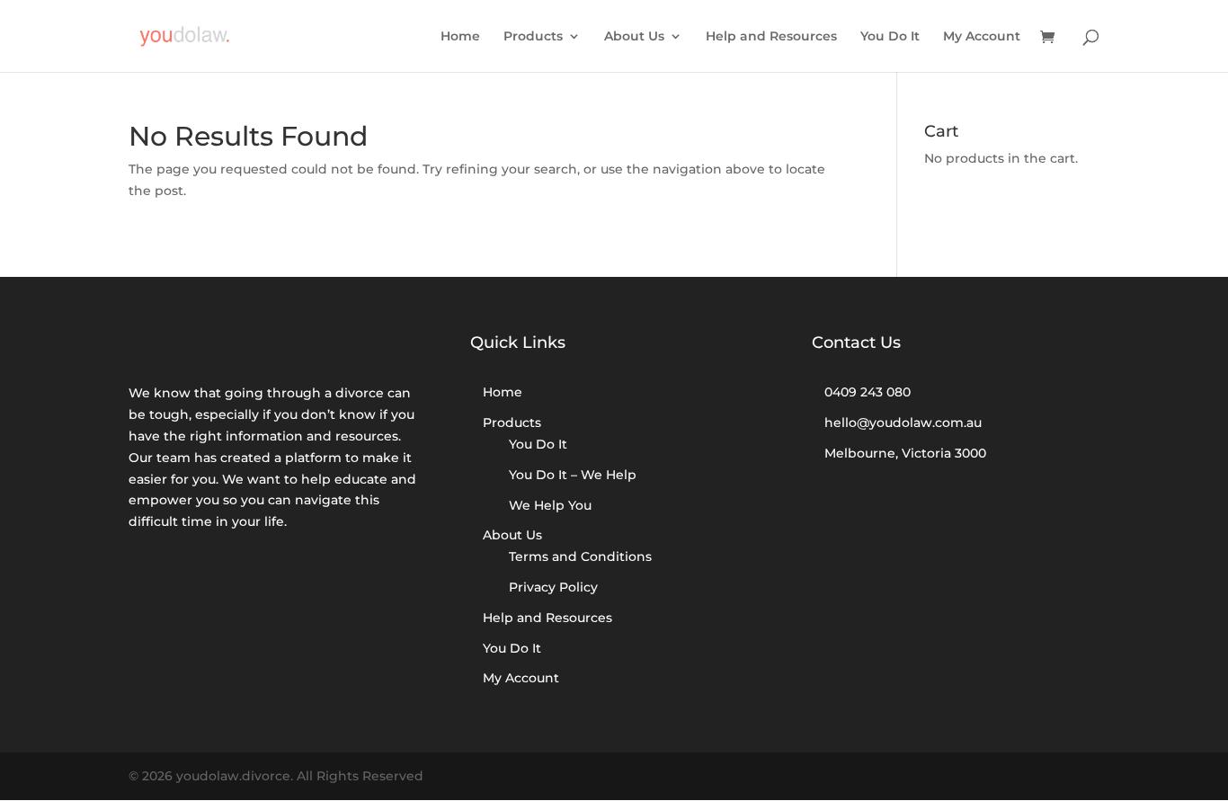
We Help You (550, 505)
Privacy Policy (553, 587)
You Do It (890, 37)
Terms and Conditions (580, 556)
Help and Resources (771, 37)
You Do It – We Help (572, 475)
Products (533, 37)
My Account (981, 37)
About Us (634, 37)
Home (460, 37)
